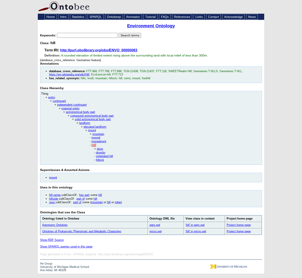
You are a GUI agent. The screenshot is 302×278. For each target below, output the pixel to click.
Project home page (239, 225)
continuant (59, 101)
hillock (100, 160)
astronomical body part (80, 112)
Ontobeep (114, 17)
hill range (55, 195)
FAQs (165, 17)
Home (50, 17)
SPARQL (96, 17)
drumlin (100, 152)
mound (96, 137)
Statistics (78, 17)
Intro (63, 17)
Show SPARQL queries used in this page (66, 246)
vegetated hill (104, 156)
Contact (213, 17)
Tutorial (150, 17)
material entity (70, 108)
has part (84, 195)
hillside (54, 198)
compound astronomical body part (92, 115)
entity (51, 97)
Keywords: (48, 35)
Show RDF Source (52, 240)
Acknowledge (233, 17)
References (182, 17)
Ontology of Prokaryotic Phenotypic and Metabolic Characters (81, 231)
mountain (98, 134)
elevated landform (95, 126)
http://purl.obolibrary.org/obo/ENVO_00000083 (98, 50)
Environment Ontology (151, 25)
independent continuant (72, 104)
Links (199, 17)
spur (52, 202)
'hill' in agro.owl (195, 225)
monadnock (99, 141)
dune (100, 148)
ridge (118, 202)
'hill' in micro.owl (195, 231)
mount (92, 130)
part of (80, 198)
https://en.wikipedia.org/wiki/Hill (69, 74)
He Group (46, 263)
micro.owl (155, 231)
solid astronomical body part (93, 119)
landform (84, 123)
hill (94, 145)
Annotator (133, 17)
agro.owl (154, 225)
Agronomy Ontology (55, 225)
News (252, 17)
